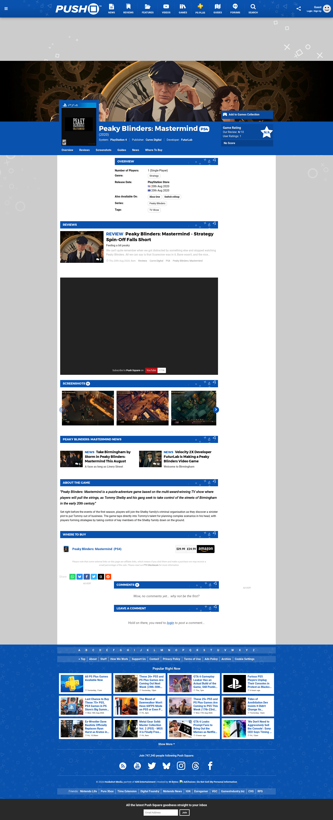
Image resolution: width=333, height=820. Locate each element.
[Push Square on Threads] (195, 766)
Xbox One (155, 196)
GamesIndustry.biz (233, 791)
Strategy (154, 175)
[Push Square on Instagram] (181, 766)
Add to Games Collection (243, 114)
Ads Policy (211, 659)
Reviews (84, 150)
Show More (165, 744)
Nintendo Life (88, 791)
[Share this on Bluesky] (79, 577)
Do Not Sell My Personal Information (217, 781)
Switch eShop (172, 196)
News (135, 150)
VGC (214, 791)
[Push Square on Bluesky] (166, 766)
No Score (229, 143)
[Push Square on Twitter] (152, 766)
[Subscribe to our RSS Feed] (122, 766)
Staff (103, 659)
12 (158, 464)
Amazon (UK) (206, 549)
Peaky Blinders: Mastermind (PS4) (96, 549)
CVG (251, 791)
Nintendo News (172, 791)
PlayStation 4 (118, 139)
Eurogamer (201, 791)
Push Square (133, 370)
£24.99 (191, 549)
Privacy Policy (171, 659)
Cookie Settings (244, 659)
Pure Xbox (107, 791)
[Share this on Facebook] (87, 577)
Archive (226, 659)
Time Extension (127, 791)
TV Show (154, 210)
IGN (188, 791)
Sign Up (317, 11)
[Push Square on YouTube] (137, 766)
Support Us (139, 659)
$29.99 (180, 549)
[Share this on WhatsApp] (72, 577)
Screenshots (103, 150)
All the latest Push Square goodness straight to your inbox (166, 805)
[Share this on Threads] (101, 577)
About (93, 659)
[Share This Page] (299, 9)
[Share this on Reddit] (108, 577)
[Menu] (6, 9)
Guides (121, 150)
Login (309, 11)
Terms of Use (192, 659)
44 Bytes (173, 781)
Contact (154, 659)
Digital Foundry (149, 791)
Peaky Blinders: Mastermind (153, 128)
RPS (260, 791)
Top (82, 659)
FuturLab (186, 139)
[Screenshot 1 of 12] (88, 408)
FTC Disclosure (151, 565)
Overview (67, 150)
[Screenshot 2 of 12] (143, 408)
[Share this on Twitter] (94, 577)
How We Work (119, 659)
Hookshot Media (114, 781)
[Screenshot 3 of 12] (197, 408)
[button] (216, 410)
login (170, 623)
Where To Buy (153, 150)
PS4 (168, 260)
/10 (241, 132)
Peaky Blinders (157, 203)
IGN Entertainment (145, 781)
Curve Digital (153, 139)
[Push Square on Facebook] (210, 766)
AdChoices (189, 781)
